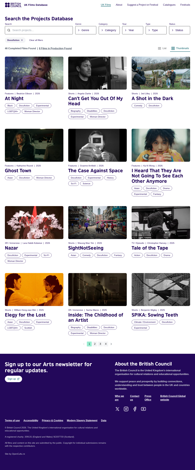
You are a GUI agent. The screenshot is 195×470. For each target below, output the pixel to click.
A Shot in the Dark (152, 98)
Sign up (11, 379)
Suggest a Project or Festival (142, 5)
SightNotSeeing (85, 247)
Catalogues (169, 5)
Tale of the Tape (150, 247)
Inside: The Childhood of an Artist (95, 317)
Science (86, 183)
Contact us (134, 398)
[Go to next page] (111, 344)
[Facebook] (134, 409)
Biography (76, 111)
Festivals (185, 5)
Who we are (119, 398)
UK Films (106, 5)
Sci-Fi (73, 183)
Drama (166, 188)
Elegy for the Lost (25, 314)
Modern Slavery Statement (82, 420)
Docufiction (13, 40)
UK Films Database (36, 4)
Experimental (42, 105)
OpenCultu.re (18, 454)
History (110, 177)
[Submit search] (69, 30)
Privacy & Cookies (52, 420)
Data (103, 420)
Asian (10, 177)
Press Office (148, 398)
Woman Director (32, 111)
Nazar (11, 247)
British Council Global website (173, 398)
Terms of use (12, 420)
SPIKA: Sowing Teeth (155, 314)
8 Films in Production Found (55, 48)
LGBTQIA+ (12, 111)
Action (137, 255)
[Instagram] (126, 409)
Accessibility (30, 420)
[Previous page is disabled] (83, 344)
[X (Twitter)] (117, 409)
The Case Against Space (95, 170)
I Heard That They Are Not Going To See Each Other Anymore (157, 176)
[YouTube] (143, 409)
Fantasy (157, 194)
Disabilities (92, 111)
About (119, 5)
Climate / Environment (145, 322)
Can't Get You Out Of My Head (95, 101)
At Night (14, 98)
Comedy (138, 105)
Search (8, 24)
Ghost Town (18, 170)
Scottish (28, 328)
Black (10, 105)
